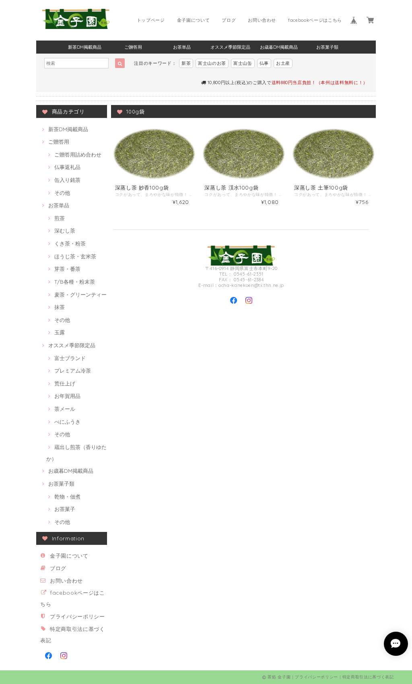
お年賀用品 (67, 396)
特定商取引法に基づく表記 (368, 677)
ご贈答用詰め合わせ (77, 154)
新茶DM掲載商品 (84, 47)
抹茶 (59, 307)
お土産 (283, 63)
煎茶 (59, 218)
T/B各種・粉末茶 (74, 281)
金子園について (193, 20)
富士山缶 (242, 63)
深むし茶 (64, 230)
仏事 (264, 63)
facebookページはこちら (315, 20)
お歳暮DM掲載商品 (279, 47)
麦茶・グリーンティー (80, 294)
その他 (62, 193)
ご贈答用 (133, 47)
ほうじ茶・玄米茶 (75, 256)
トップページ (151, 20)
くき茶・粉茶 (70, 243)
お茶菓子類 (327, 47)
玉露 (59, 332)
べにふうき (67, 421)
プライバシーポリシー (77, 616)
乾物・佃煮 (67, 496)
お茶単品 (182, 47)
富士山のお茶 (212, 63)
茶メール (64, 409)
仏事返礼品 (67, 167)
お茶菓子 (64, 509)
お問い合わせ (262, 20)
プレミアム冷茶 (72, 370)
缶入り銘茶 (67, 180)
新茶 (186, 63)
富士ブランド (70, 358)
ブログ (229, 20)
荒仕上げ (64, 383)
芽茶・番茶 (67, 269)
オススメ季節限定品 (230, 47)
